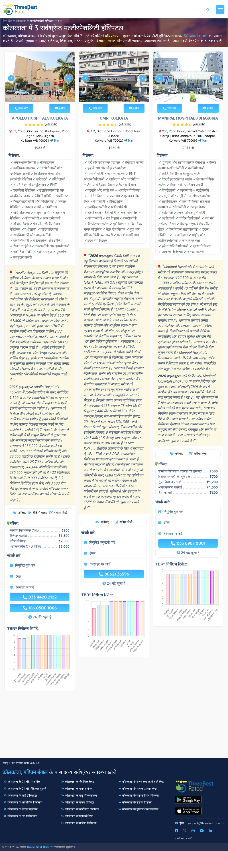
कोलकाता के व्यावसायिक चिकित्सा (140, 795)
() (51, 124)
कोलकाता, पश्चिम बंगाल (25, 772)
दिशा (56, 141)
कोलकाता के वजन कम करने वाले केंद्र (143, 782)
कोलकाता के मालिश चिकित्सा (80, 823)
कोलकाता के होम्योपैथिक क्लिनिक (140, 809)
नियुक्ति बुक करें (25, 565)
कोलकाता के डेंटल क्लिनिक (22, 809)
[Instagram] (193, 830)
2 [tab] (36, 98)
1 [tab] (32, 98)
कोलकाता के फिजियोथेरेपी (79, 816)
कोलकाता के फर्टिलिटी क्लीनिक (82, 809)
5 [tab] (46, 98)
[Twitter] (184, 830)
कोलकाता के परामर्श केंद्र (78, 789)
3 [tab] (39, 98)
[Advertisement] (114, 727)
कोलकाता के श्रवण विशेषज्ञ (137, 802)
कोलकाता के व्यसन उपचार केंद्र (139, 789)
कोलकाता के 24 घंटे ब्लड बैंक (24, 782)
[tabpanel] (40, 80)
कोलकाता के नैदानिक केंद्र (79, 782)
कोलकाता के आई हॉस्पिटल (22, 795)
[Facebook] (176, 830)
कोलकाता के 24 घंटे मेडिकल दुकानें (27, 789)
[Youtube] (202, 830)
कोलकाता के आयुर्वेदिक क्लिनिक (25, 802)
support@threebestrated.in (206, 823)
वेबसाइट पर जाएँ (25, 587)
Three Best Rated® (39, 847)
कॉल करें (23, 108)
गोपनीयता (180, 838)
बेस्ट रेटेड (7, 21)
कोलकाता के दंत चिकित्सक (22, 816)
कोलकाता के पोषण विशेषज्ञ (79, 802)
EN (60, 21)
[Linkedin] (210, 830)
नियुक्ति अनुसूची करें (102, 542)
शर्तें (190, 838)
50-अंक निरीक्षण (196, 35)
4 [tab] (43, 98)
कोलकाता (21, 21)
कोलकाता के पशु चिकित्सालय (81, 795)
